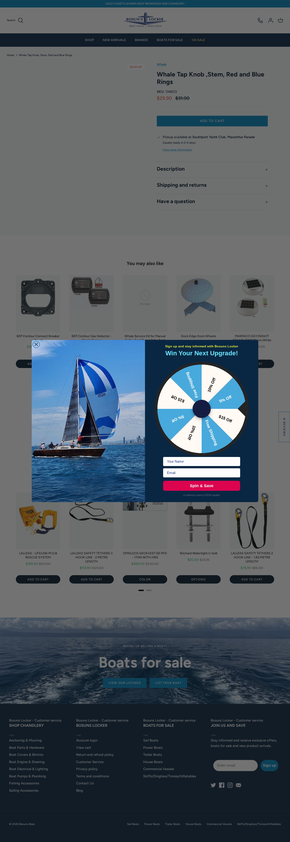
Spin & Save (201, 486)
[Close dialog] (36, 344)
